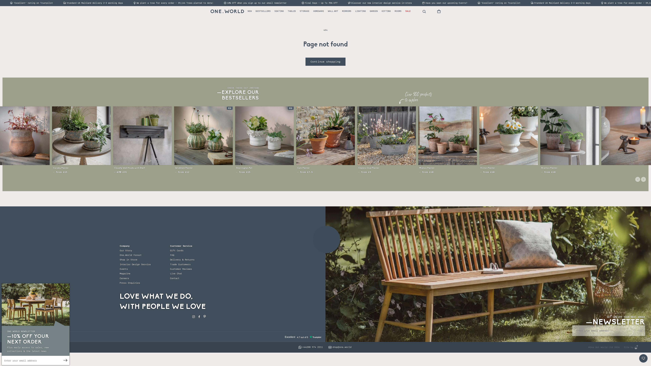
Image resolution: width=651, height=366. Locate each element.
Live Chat (176, 273)
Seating (279, 11)
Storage (304, 11)
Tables (292, 11)
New (250, 11)
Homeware (318, 11)
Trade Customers (180, 264)
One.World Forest (131, 255)
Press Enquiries (130, 283)
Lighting (360, 11)
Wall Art (333, 11)
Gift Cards (176, 250)
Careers (124, 278)
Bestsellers (263, 11)
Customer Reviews (181, 269)
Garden (374, 11)
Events (124, 269)
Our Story (126, 250)
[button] (439, 11)
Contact (174, 278)
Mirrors (346, 11)
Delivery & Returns (182, 259)
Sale (408, 11)
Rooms (398, 11)
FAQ (172, 255)
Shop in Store (128, 259)
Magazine (125, 273)
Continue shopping (325, 61)
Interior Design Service (135, 264)
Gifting (386, 11)
